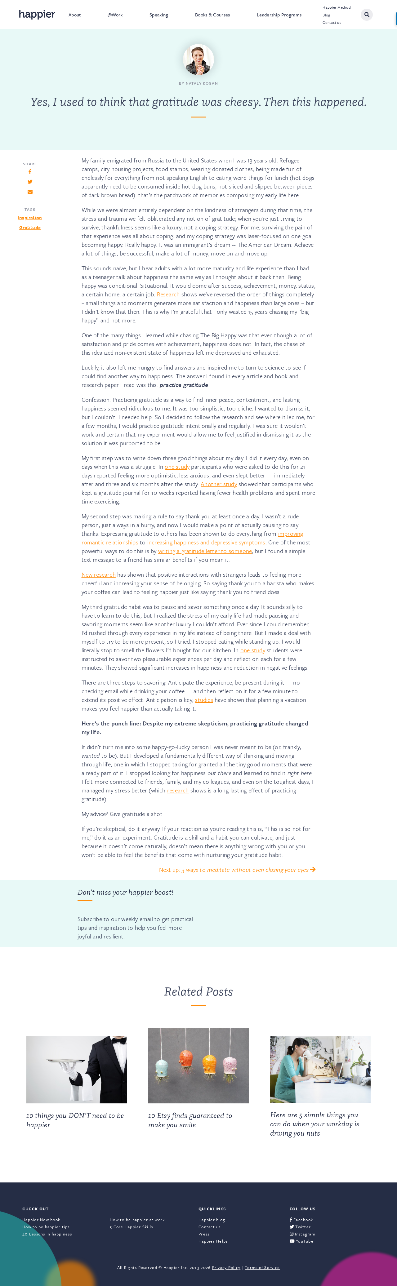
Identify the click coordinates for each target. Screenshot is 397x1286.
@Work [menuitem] (115, 14)
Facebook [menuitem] (302, 1220)
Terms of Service (262, 1267)
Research (168, 294)
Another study (219, 484)
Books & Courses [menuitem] (212, 14)
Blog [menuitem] (326, 15)
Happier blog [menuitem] (211, 1220)
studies (204, 699)
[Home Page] (37, 14)
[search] (367, 15)
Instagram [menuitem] (304, 1234)
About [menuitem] (75, 14)
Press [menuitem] (203, 1234)
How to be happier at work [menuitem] (137, 1220)
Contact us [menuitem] (332, 22)
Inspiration (30, 217)
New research (99, 574)
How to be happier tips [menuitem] (46, 1227)
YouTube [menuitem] (304, 1241)
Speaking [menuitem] (158, 14)
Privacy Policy (226, 1267)
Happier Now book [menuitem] (41, 1220)
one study (177, 466)
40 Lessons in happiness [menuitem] (47, 1234)
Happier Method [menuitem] (337, 7)
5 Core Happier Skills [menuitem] (131, 1227)
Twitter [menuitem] (302, 1227)
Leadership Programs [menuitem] (279, 14)
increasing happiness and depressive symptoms (206, 542)
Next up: (234, 869)
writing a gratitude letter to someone (205, 551)
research (178, 790)
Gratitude (30, 227)
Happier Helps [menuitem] (213, 1241)
